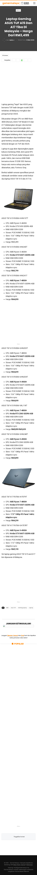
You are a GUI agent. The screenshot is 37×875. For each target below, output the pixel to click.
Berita (18, 10)
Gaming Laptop (22, 608)
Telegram (10, 635)
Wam (19, 865)
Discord (15, 635)
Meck (15, 865)
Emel (22, 635)
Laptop (31, 608)
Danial (23, 865)
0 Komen (5, 55)
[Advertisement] (18, 82)
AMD (7, 608)
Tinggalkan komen (19, 836)
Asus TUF (13, 608)
